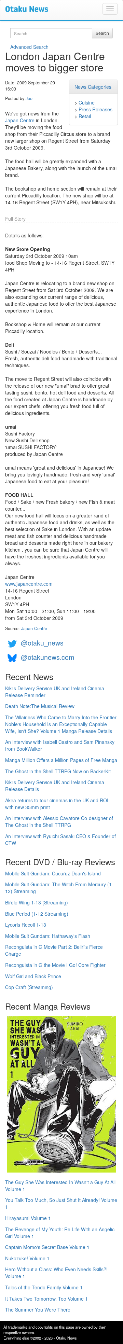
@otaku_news (42, 643)
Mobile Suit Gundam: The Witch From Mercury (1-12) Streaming (59, 888)
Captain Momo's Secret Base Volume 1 (47, 1247)
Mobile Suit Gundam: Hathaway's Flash (47, 935)
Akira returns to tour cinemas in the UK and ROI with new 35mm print (56, 803)
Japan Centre (20, 120)
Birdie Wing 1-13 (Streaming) (36, 902)
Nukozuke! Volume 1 (27, 1258)
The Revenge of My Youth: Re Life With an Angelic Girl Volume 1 (59, 1232)
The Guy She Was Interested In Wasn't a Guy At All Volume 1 (60, 1185)
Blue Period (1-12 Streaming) (36, 913)
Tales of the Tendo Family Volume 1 (44, 1287)
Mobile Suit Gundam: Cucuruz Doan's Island (53, 873)
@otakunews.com (47, 657)
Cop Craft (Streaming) (29, 987)
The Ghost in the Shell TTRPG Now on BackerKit (58, 771)
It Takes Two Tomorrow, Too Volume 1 (46, 1298)
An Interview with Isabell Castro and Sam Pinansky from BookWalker (59, 745)
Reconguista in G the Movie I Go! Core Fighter (55, 964)
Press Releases (95, 109)
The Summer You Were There (37, 1309)
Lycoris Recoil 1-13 (25, 924)
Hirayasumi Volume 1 (28, 1218)
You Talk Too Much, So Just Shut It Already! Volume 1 (61, 1203)
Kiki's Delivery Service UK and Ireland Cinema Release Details (54, 785)
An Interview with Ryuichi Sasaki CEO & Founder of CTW (60, 839)
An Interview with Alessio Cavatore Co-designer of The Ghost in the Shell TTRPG (59, 821)
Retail (85, 116)
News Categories (92, 86)
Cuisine (87, 102)
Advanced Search (29, 46)
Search (102, 33)
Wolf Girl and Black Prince (33, 976)
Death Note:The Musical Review (39, 706)
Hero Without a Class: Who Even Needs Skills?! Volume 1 (56, 1272)
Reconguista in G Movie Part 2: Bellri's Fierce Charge (54, 950)
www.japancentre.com (29, 583)
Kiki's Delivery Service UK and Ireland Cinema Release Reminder (54, 691)
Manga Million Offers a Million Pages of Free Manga (61, 760)
